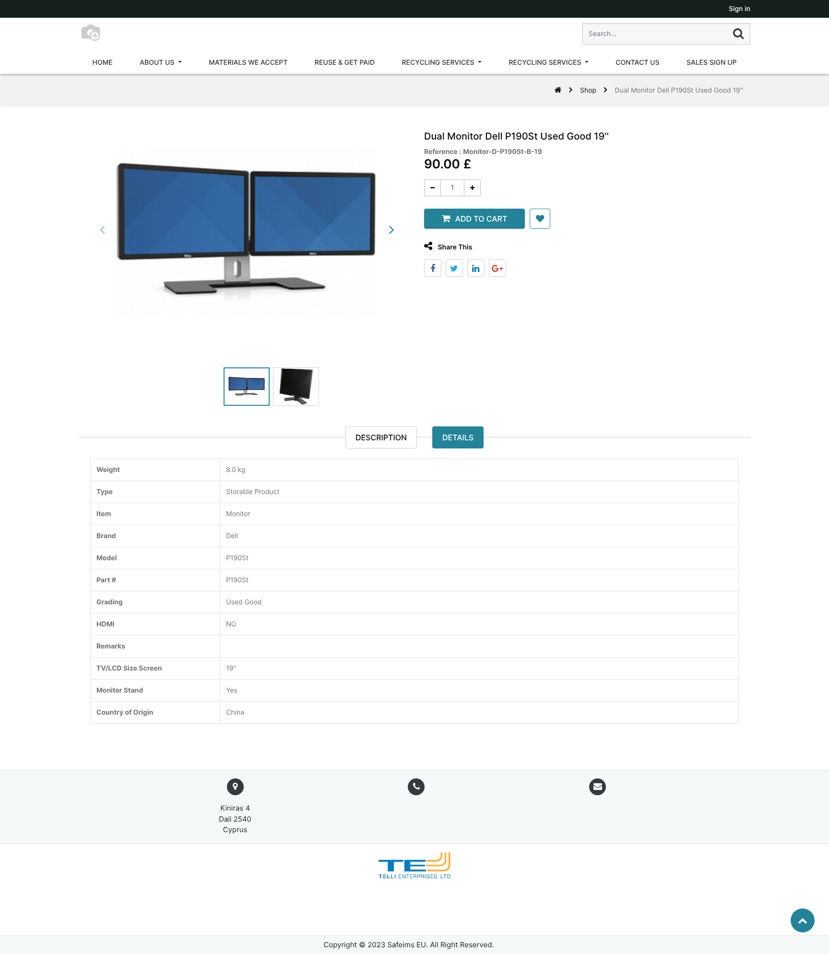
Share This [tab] (454, 247)
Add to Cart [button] (481, 219)
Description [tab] (381, 437)
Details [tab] (458, 437)
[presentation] (102, 229)
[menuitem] (103, 62)
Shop (588, 90)
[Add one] (472, 187)
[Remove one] (432, 187)
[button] (540, 219)
